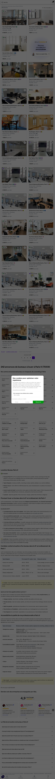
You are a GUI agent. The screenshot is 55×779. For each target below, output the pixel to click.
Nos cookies (17, 395)
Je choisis (27, 402)
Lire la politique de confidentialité (19, 389)
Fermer (16, 402)
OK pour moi (38, 402)
